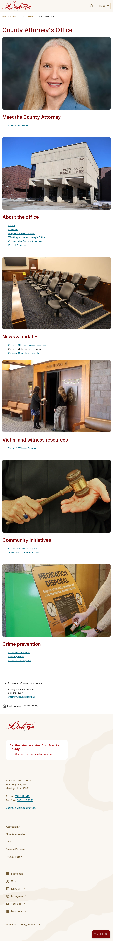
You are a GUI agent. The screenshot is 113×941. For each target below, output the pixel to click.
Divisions (13, 229)
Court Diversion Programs (23, 548)
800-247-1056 (25, 800)
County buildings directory (21, 807)
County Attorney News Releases (27, 345)
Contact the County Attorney (25, 241)
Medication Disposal (19, 660)
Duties (11, 225)
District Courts (16, 245)
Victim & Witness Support (23, 448)
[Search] (92, 6)
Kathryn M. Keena (18, 125)
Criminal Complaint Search (23, 353)
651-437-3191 (22, 796)
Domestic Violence (19, 652)
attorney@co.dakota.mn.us (21, 696)
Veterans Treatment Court (23, 552)
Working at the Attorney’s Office (26, 237)
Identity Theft (16, 656)
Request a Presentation (21, 233)
